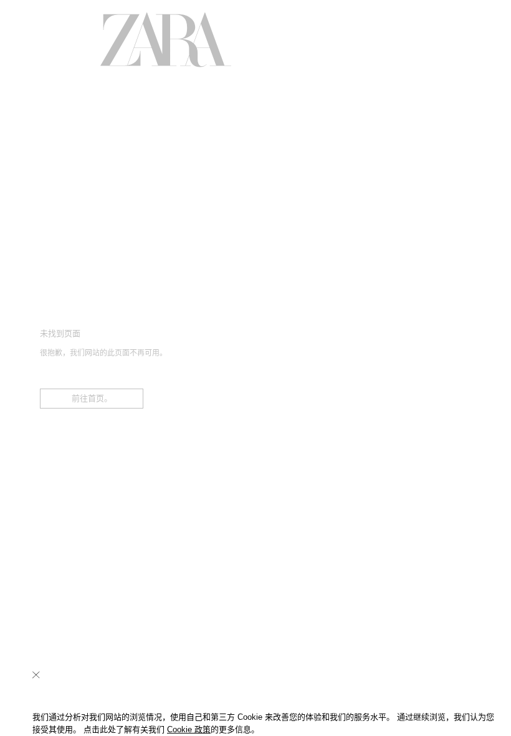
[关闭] (36, 674)
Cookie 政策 (189, 729)
